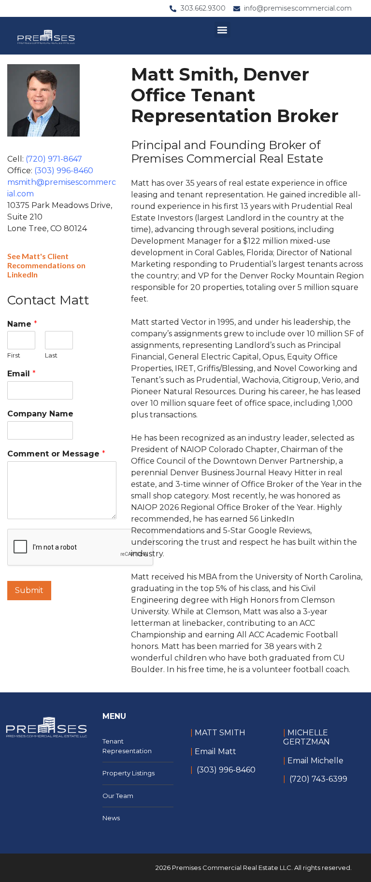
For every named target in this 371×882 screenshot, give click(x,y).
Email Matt (215, 751)
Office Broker (267, 484)
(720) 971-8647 (54, 159)
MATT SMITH (219, 732)
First (13, 355)
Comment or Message (56, 453)
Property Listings (128, 773)
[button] (222, 30)
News (111, 818)
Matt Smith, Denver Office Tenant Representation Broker (235, 95)
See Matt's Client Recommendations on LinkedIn (46, 265)
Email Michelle (315, 760)
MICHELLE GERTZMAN (306, 737)
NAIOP (144, 507)
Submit (29, 590)
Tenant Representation (127, 746)
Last (51, 355)
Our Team (117, 795)
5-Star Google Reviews (266, 530)
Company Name (40, 413)
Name (22, 324)
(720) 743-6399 (318, 779)
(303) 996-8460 (63, 170)
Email (21, 373)
